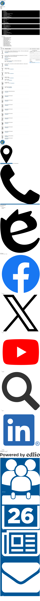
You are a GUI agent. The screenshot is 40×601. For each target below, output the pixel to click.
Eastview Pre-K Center (6, 41)
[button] (3, 23)
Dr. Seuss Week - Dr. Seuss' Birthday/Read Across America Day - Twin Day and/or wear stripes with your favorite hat (16, 56)
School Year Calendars (6, 30)
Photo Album (5, 12)
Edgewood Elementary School (7, 42)
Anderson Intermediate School (7, 39)
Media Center (5, 20)
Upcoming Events (33, 62)
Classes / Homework (6, 19)
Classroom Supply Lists (6, 27)
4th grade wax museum (8, 86)
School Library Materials (6, 16)
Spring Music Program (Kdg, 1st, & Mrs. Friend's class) (13, 60)
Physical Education (5, 22)
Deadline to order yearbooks (9, 135)
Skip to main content (2, 0)
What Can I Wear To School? (7, 26)
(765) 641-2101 (4, 204)
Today (30, 59)
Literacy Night (7, 79)
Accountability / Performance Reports (8, 13)
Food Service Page (5, 31)
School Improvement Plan (6, 14)
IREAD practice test (8, 58)
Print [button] (30, 48)
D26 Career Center (5, 40)
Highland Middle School (6, 43)
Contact (3, 208)
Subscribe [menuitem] (38, 48)
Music (4, 21)
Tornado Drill (7, 82)
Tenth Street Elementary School (7, 45)
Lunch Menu (5, 33)
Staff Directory (5, 10)
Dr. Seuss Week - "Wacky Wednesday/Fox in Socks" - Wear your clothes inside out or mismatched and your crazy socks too (16, 51)
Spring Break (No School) (9, 95)
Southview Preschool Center (6, 44)
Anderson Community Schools (7, 37)
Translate (6, 451)
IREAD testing (7, 68)
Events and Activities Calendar (7, 29)
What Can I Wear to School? (7, 25)
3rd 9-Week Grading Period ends (10, 91)
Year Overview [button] (34, 48)
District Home (3, 207)
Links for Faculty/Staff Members (7, 15)
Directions (4, 11)
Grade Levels (5, 18)
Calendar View (38, 59)
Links (4, 24)
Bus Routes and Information (6, 32)
